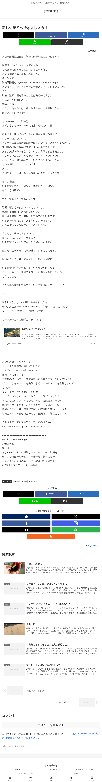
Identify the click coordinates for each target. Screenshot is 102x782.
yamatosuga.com (14, 344)
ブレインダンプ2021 (26, 773)
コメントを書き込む (51, 725)
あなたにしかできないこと (34, 329)
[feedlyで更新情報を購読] (76, 529)
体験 (25, 481)
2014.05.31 (93, 344)
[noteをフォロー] (26, 529)
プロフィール (51, 769)
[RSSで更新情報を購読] (51, 536)
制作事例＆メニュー (84, 769)
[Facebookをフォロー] (26, 523)
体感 (18, 481)
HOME (17, 769)
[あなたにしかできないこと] (12, 332)
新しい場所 (35, 481)
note (76, 773)
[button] (67, 42)
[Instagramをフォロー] (76, 523)
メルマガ (8, 481)
